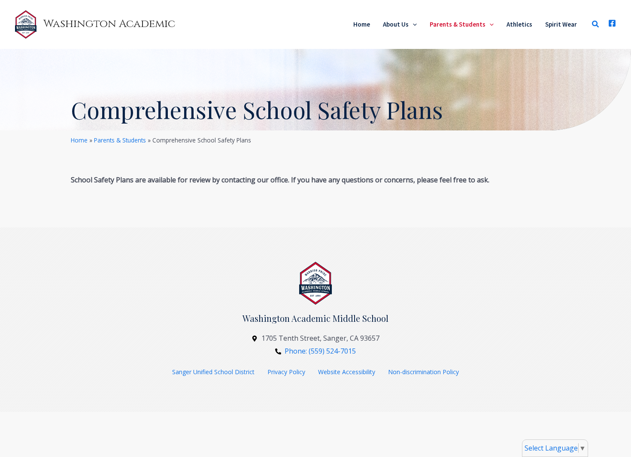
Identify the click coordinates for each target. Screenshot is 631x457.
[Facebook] (612, 23)
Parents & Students (120, 140)
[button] (413, 24)
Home (79, 140)
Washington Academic (109, 24)
